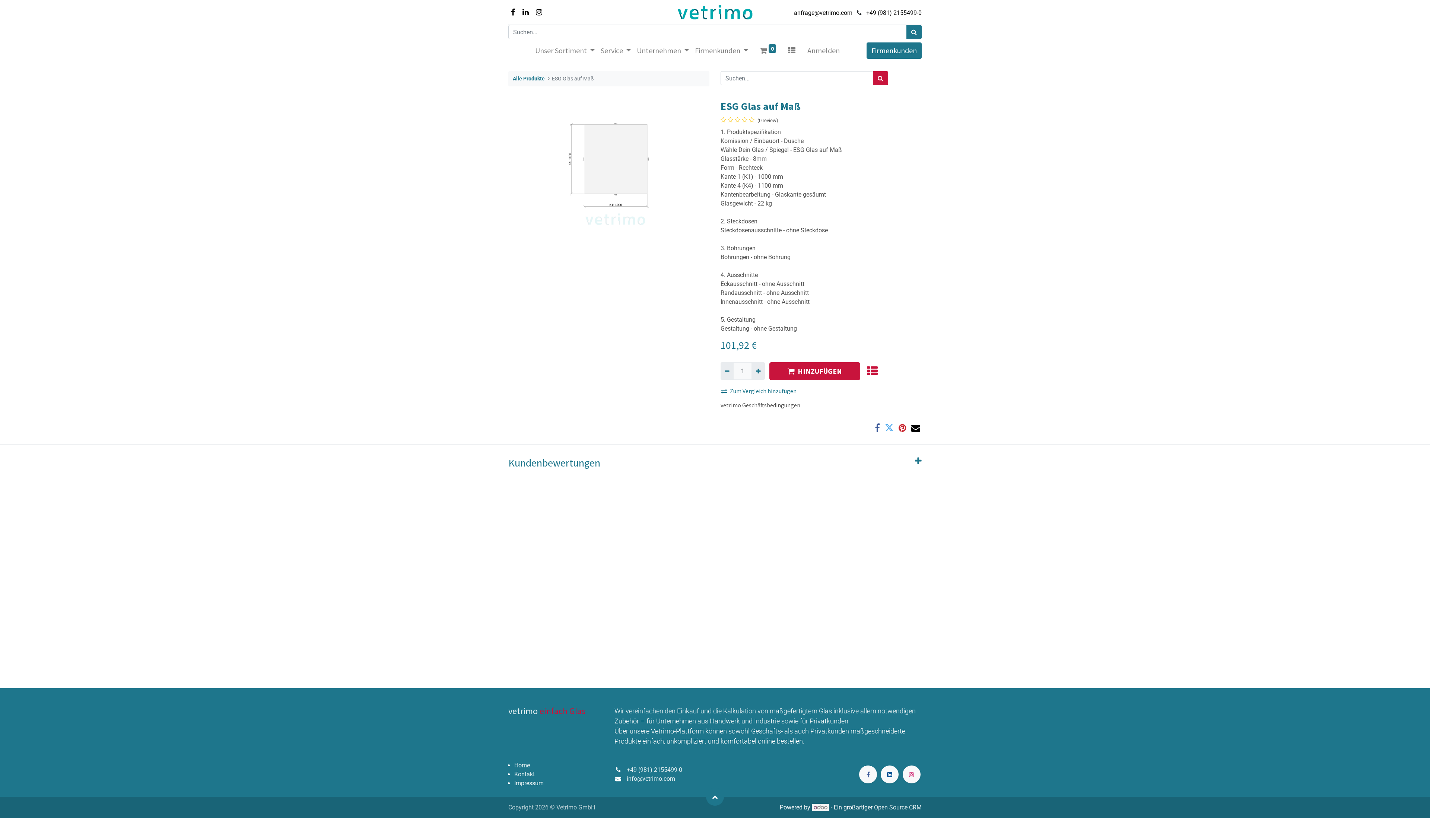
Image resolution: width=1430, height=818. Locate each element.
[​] (868, 774)
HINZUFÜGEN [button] (820, 371)
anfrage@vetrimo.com (823, 12)
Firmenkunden (894, 50)
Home (522, 765)
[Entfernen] (727, 370)
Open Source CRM (898, 807)
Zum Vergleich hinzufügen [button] (763, 391)
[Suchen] (914, 32)
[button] (872, 371)
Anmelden (823, 50)
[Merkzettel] (791, 50)
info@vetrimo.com (651, 778)
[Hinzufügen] (758, 370)
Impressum (529, 783)
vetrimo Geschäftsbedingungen (760, 405)
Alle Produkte (529, 79)
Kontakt (524, 774)
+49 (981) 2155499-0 (894, 12)
